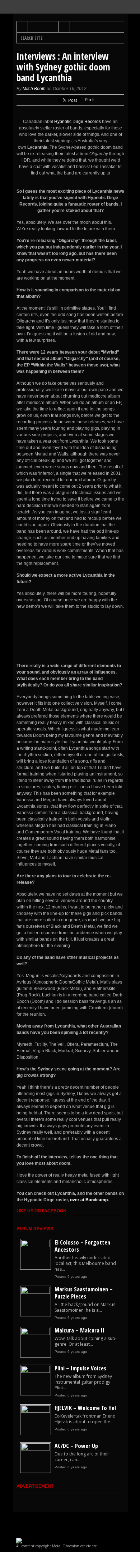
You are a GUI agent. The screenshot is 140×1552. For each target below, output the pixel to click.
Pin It (89, 99)
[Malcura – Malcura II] (35, 1333)
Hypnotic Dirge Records (77, 121)
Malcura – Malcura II (79, 1330)
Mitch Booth (34, 88)
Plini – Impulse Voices (80, 1368)
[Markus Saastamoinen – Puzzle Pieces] (35, 1292)
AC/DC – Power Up (76, 1445)
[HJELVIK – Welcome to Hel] (35, 1411)
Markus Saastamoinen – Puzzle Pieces (84, 1293)
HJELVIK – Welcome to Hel (85, 1407)
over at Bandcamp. (89, 1199)
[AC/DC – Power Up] (35, 1449)
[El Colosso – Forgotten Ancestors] (35, 1245)
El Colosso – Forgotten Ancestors (82, 1246)
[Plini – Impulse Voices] (35, 1371)
